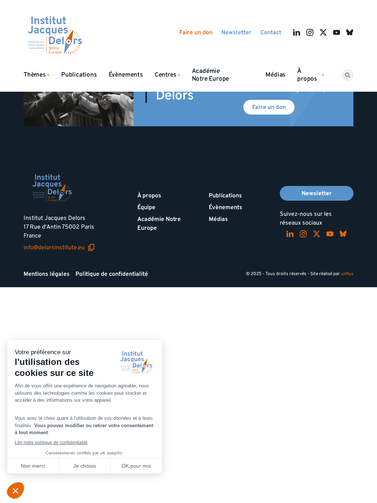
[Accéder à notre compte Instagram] (310, 32)
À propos (149, 195)
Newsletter (236, 32)
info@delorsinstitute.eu (59, 247)
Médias (275, 74)
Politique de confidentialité (111, 274)
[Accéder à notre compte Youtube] (336, 32)
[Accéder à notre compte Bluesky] (349, 32)
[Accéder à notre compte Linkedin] (296, 32)
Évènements (126, 74)
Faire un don (195, 32)
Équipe (146, 207)
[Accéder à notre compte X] (323, 32)
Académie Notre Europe (210, 74)
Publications (79, 74)
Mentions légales (47, 274)
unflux (347, 274)
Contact (270, 32)
